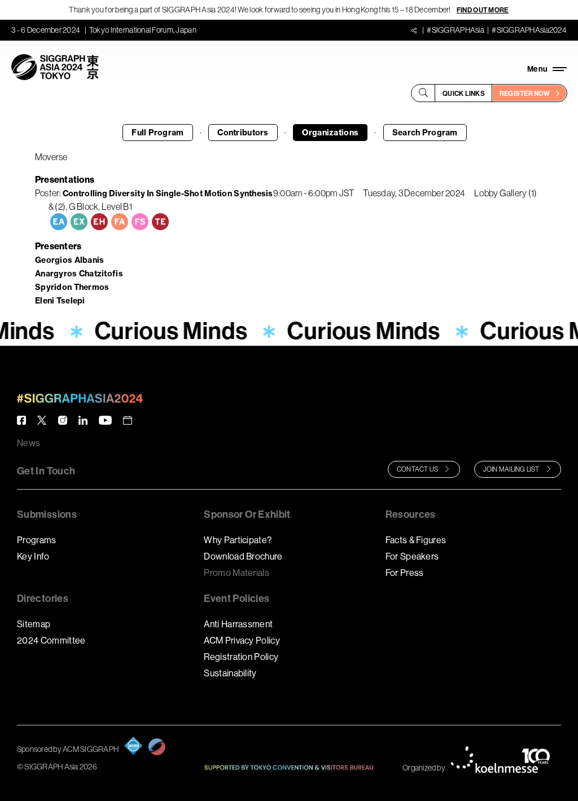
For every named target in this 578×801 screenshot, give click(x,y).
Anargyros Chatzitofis (79, 274)
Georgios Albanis (69, 260)
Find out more (483, 10)
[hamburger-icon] (547, 68)
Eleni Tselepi (60, 301)
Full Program (157, 132)
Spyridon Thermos (72, 287)
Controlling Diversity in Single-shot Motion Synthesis (168, 193)
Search (425, 132)
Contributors (242, 132)
